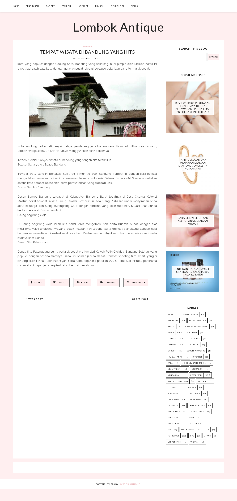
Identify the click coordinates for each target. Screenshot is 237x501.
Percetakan (197, 411)
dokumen (192, 333)
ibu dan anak (175, 357)
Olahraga (195, 399)
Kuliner (202, 381)
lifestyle (173, 387)
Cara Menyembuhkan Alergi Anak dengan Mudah (192, 220)
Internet (83, 6)
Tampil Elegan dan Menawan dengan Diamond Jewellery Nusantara (193, 164)
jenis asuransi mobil (194, 363)
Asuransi (173, 320)
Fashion (66, 6)
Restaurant (174, 424)
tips (192, 436)
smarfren (196, 424)
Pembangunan (197, 405)
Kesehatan (196, 375)
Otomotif (173, 405)
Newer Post (34, 299)
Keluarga (197, 369)
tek (207, 430)
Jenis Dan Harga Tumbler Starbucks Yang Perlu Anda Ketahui (192, 271)
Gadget (50, 6)
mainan (192, 387)
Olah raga (173, 399)
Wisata (87, 46)
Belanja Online (197, 320)
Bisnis (134, 6)
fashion (172, 345)
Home (16, 6)
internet (197, 357)
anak (170, 314)
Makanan (173, 393)
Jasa (170, 363)
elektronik (194, 339)
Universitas (174, 442)
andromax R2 (190, 314)
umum (207, 436)
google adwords (196, 351)
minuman (194, 393)
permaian (173, 418)
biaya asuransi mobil (196, 326)
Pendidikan (32, 6)
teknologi (173, 436)
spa (169, 430)
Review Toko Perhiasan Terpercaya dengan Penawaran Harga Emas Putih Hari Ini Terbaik (192, 107)
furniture (193, 345)
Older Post (140, 299)
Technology (187, 430)
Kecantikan (174, 369)
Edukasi (99, 6)
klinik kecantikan (178, 381)
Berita (171, 326)
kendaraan (174, 375)
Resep (191, 418)
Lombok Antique (118, 27)
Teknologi (117, 6)
